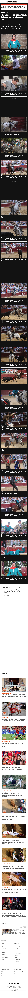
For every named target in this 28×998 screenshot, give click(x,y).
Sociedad (4, 950)
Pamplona (4, 952)
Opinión (3, 954)
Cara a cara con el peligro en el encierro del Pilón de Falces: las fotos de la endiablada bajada (13, 818)
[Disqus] (14, 616)
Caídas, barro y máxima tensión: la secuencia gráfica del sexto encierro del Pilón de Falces (13, 842)
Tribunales (4, 948)
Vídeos (17, 963)
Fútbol (17, 945)
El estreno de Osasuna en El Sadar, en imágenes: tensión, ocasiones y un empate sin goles (13, 745)
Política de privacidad (6, 978)
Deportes (17, 943)
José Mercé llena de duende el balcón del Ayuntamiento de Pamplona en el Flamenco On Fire (14, 696)
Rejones (16, 30)
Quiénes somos (5, 969)
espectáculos (10, 30)
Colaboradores (5, 957)
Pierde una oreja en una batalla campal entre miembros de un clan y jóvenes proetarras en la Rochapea (13, 7)
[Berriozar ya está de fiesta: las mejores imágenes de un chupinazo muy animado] (14, 709)
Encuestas (4, 961)
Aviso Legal (18, 969)
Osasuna (3, 963)
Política (3, 945)
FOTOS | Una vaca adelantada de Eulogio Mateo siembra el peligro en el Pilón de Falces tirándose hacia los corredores (13, 866)
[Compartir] (8, 24)
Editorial (3, 955)
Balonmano (18, 950)
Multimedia (17, 959)
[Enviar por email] (19, 24)
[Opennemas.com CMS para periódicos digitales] (14, 988)
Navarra (3, 943)
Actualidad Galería (15, 929)
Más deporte (18, 953)
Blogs (3, 959)
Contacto (4, 971)
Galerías (4, 673)
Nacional (17, 955)
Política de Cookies (6, 976)
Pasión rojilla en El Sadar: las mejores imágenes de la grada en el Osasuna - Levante (13, 769)
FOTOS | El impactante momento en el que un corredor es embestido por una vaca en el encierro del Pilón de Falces (14, 891)
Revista (16, 957)
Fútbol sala (18, 951)
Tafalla (4, 30)
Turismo (17, 973)
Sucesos (4, 946)
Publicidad (4, 973)
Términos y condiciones (17, 588)
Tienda (17, 976)
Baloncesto (18, 946)
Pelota (17, 948)
